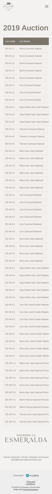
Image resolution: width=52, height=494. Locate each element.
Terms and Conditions (30, 482)
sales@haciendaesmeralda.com (26, 460)
